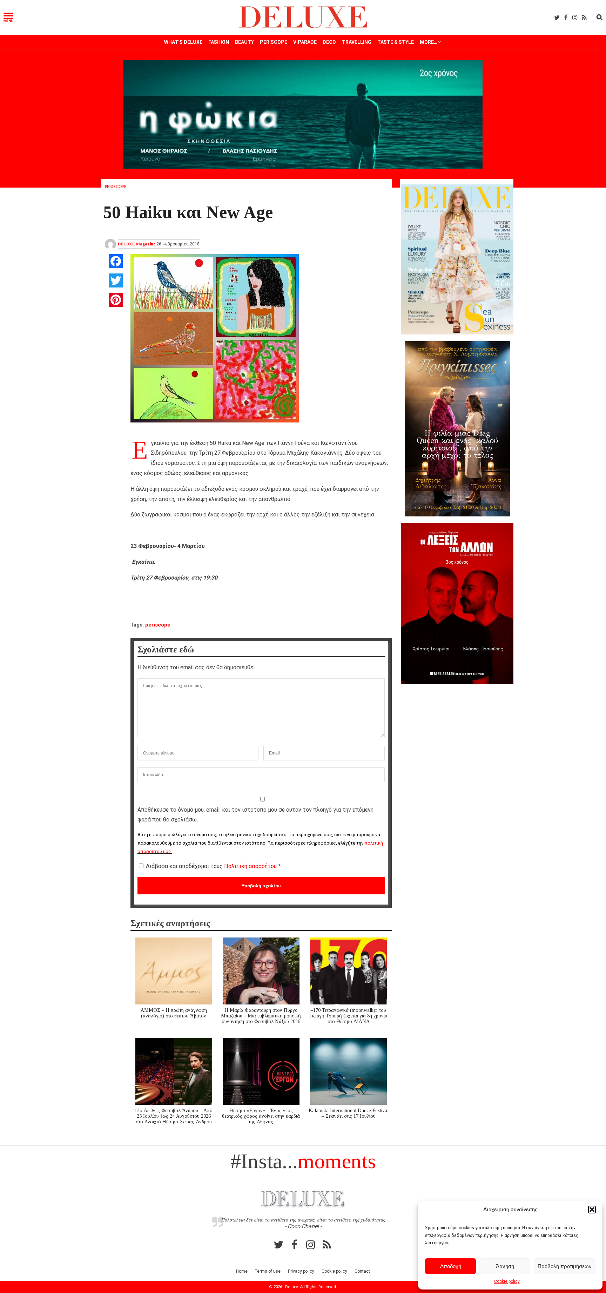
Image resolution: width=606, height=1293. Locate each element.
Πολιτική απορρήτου (251, 866)
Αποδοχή (450, 1266)
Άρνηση (505, 1266)
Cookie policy (507, 1281)
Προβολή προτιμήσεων (565, 1266)
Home (242, 1271)
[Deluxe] (303, 26)
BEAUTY (244, 42)
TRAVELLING (356, 42)
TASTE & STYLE (395, 42)
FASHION (218, 42)
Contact (362, 1271)
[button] (591, 1209)
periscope (157, 625)
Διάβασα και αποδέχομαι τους (213, 866)
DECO (329, 42)
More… (428, 42)
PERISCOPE (273, 42)
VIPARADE (305, 42)
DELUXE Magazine (136, 244)
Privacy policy (301, 1271)
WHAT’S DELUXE (183, 42)
